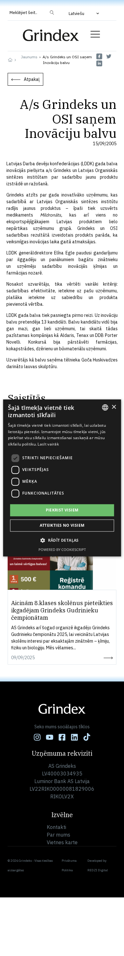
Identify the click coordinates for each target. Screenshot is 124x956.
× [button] (113, 407)
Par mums (58, 834)
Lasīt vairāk (48, 444)
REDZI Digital (97, 870)
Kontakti (56, 827)
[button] (84, 13)
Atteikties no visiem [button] (62, 525)
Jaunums (29, 56)
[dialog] (62, 477)
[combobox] (105, 407)
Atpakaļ (32, 79)
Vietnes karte (62, 842)
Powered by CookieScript (62, 549)
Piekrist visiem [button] (62, 510)
